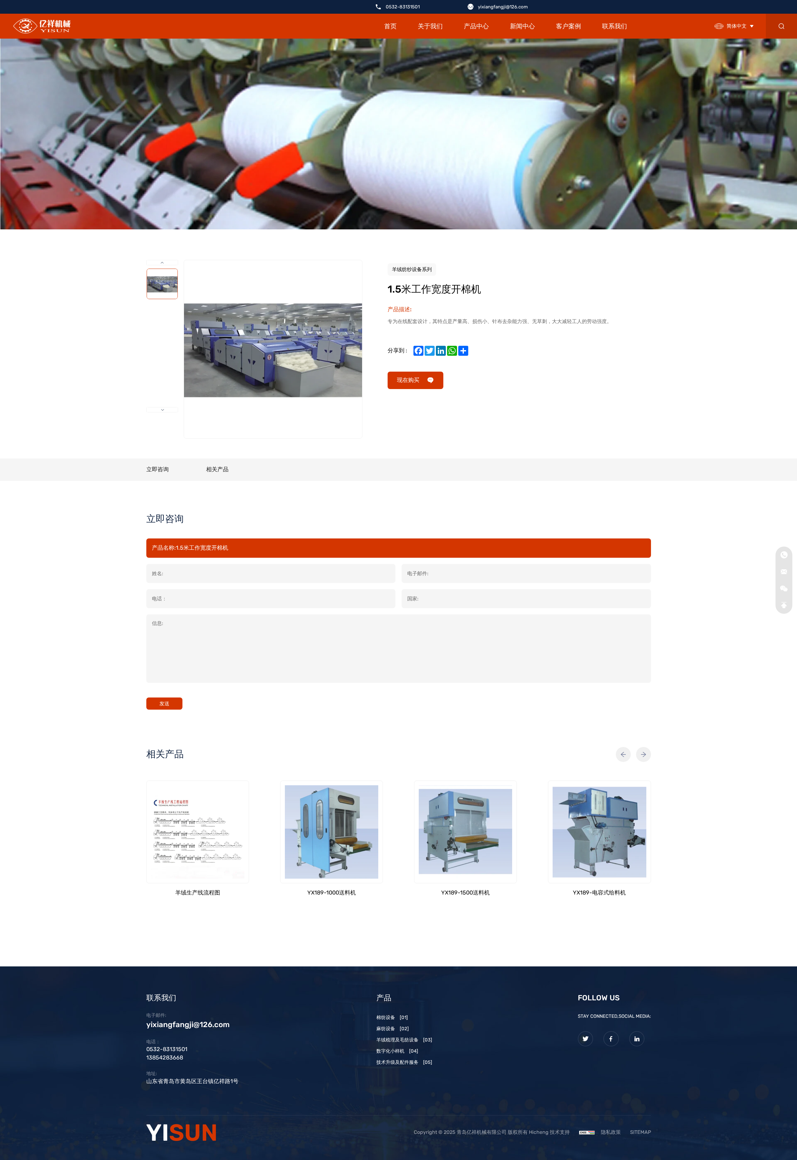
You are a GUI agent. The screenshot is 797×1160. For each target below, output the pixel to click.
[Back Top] (784, 605)
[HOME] (41, 26)
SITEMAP (640, 1132)
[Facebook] (611, 1039)
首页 (390, 26)
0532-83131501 (403, 7)
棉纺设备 (392, 1017)
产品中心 (476, 26)
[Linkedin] (637, 1039)
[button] (623, 754)
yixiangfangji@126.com (503, 7)
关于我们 (430, 26)
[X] (585, 1039)
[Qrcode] (784, 588)
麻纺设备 (392, 1028)
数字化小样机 (397, 1051)
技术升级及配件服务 (404, 1062)
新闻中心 (522, 26)
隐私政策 (611, 1132)
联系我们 (614, 26)
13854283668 (164, 1057)
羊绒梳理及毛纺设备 (404, 1040)
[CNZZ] (587, 1132)
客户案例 (568, 26)
